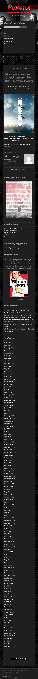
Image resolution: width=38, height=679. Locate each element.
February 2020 (9, 442)
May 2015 (7, 560)
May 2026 (7, 345)
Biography (7, 36)
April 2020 (7, 437)
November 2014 (9, 575)
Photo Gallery (9, 41)
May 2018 (7, 492)
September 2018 (10, 484)
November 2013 (9, 607)
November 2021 (9, 402)
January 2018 (8, 499)
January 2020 (8, 444)
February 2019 (9, 471)
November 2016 (9, 523)
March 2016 (8, 539)
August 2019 (8, 455)
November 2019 (9, 447)
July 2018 (7, 489)
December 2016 (9, 520)
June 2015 (7, 557)
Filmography (8, 38)
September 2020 (10, 426)
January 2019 (8, 473)
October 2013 (8, 609)
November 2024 (9, 353)
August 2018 (8, 486)
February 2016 (9, 541)
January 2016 (8, 544)
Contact (7, 46)
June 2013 (7, 620)
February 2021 (9, 416)
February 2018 (9, 497)
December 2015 (9, 547)
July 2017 (7, 507)
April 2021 (7, 410)
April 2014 (7, 594)
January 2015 (8, 570)
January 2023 (8, 376)
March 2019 (8, 468)
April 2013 (7, 625)
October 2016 (8, 526)
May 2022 (7, 389)
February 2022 (9, 395)
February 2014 (9, 599)
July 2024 (7, 355)
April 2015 (7, 562)
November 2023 (9, 363)
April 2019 (7, 465)
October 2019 (8, 450)
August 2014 (8, 583)
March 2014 (8, 596)
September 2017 (10, 505)
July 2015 (7, 554)
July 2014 (7, 586)
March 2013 (8, 628)
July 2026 (7, 342)
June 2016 (7, 531)
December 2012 (9, 633)
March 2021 (8, 413)
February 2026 (9, 348)
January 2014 (8, 601)
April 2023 (7, 371)
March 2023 (8, 374)
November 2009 (9, 646)
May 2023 (7, 369)
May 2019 (7, 463)
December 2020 (9, 418)
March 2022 (8, 392)
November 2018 (9, 478)
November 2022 (9, 382)
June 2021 (7, 408)
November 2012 (9, 636)
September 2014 (10, 581)
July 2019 (7, 458)
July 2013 (7, 617)
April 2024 (7, 361)
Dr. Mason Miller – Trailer (12, 313)
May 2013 (7, 622)
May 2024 (7, 358)
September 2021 (10, 405)
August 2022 (8, 384)
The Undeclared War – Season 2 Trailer (17, 310)
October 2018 (8, 481)
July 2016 (7, 528)
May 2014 (7, 591)
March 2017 (8, 515)
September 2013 (10, 612)
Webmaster (25, 68)
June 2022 (7, 387)
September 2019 (10, 452)
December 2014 (9, 573)
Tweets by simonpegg (11, 248)
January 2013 (8, 630)
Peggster (19, 7)
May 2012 (7, 643)
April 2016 (7, 536)
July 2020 (7, 429)
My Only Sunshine (10, 232)
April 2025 (7, 350)
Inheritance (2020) (10, 230)
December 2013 (9, 604)
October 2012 (8, 638)
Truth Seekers (9, 235)
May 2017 (7, 510)
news (15, 87)
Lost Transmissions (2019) (13, 228)
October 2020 (8, 423)
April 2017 (7, 513)
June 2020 (7, 431)
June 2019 (7, 460)
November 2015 (9, 549)
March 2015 (8, 565)
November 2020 (9, 421)
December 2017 (9, 502)
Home (6, 33)
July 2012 (7, 641)
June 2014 (7, 588)
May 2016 (7, 533)
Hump (6, 237)
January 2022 (8, 397)
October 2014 (8, 578)
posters (20, 87)
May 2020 (7, 434)
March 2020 (8, 439)
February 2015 (9, 567)
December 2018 (9, 476)
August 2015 (8, 552)
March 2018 (8, 494)
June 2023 (7, 366)
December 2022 (9, 379)
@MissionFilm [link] (14, 144)
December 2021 (9, 400)
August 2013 (8, 615)
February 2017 (9, 518)
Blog (5, 44)
